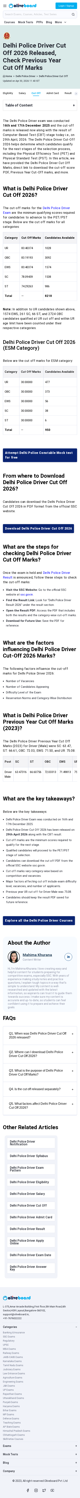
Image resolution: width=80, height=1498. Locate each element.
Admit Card (52, 93)
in (68, 957)
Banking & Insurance (14, 1332)
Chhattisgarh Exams (14, 1435)
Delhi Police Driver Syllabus (29, 1156)
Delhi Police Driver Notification (22, 1143)
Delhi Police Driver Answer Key (28, 1268)
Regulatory (8, 1340)
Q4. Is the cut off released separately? (41, 1089)
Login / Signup (66, 5)
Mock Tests (25, 22)
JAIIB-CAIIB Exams (13, 1357)
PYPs (39, 22)
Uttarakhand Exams (13, 1398)
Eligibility (8, 93)
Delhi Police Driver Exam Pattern (27, 1169)
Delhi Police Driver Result (27, 1229)
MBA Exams (9, 1349)
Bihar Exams (10, 1410)
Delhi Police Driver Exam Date (30, 1255)
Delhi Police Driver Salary (27, 1194)
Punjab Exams (10, 1402)
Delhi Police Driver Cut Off (53, 76)
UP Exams (8, 1390)
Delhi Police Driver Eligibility (29, 1182)
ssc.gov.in (26, 594)
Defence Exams (11, 1418)
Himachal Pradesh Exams (16, 1431)
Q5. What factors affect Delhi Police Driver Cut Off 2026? (41, 1105)
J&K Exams (9, 1385)
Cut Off (36, 93)
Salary (22, 93)
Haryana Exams (11, 1406)
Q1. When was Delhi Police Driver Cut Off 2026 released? (41, 1035)
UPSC (6, 1345)
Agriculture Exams (12, 1377)
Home (9, 76)
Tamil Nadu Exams (13, 1365)
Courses (9, 22)
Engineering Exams (13, 1381)
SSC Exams (9, 1336)
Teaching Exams (12, 1422)
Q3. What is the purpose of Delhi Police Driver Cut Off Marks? (41, 1072)
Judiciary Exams (12, 1369)
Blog (49, 22)
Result (68, 93)
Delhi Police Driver (25, 76)
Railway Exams (11, 1353)
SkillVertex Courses (13, 1439)
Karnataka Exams (12, 1361)
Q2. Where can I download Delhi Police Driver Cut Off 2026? (41, 1054)
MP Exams (8, 1414)
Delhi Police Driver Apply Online (27, 1242)
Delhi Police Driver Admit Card (31, 1217)
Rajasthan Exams (12, 1394)
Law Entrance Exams (14, 1373)
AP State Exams (11, 1426)
